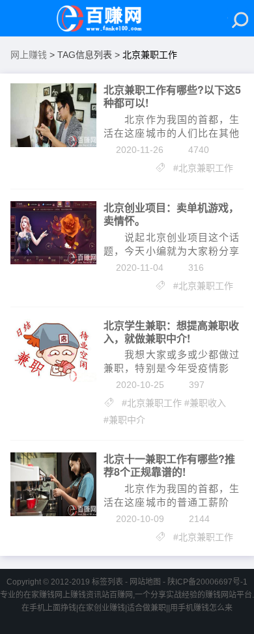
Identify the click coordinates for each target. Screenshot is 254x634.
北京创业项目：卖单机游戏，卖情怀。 (171, 214)
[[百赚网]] (105, 18)
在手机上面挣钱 (48, 608)
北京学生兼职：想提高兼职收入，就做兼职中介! (171, 332)
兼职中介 (127, 420)
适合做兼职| (147, 608)
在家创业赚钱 (101, 608)
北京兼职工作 (205, 168)
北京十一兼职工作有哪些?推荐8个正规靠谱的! (169, 465)
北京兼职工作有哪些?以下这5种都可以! (172, 96)
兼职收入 (208, 403)
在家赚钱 (39, 595)
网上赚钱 (28, 54)
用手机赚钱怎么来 (201, 608)
